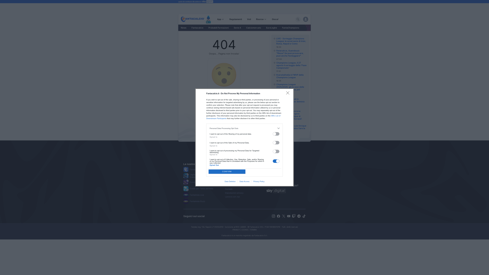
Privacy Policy (258, 181)
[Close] (288, 93)
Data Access (244, 181)
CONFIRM (227, 172)
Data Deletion (230, 181)
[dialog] (244, 137)
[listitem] (244, 128)
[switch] (276, 134)
